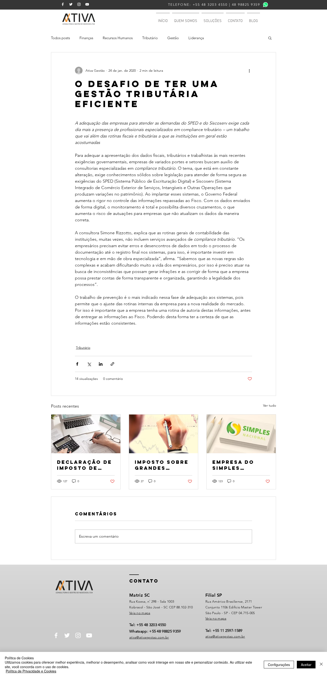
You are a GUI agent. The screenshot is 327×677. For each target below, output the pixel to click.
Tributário (150, 38)
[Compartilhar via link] (112, 364)
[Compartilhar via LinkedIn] (100, 364)
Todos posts (60, 38)
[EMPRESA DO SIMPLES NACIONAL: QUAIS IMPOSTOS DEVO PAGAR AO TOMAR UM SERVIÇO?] (241, 434)
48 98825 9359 (246, 4)
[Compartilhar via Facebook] (77, 364)
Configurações (279, 664)
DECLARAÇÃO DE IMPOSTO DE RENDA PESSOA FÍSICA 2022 (84, 465)
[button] (270, 38)
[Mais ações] (249, 70)
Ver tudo (269, 405)
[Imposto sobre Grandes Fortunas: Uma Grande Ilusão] (163, 434)
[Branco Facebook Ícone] (63, 4)
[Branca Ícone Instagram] (79, 4)
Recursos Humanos (118, 38)
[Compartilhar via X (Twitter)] (89, 364)
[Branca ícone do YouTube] (87, 4)
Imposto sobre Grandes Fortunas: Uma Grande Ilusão (162, 465)
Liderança (196, 38)
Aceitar (306, 664)
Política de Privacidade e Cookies (31, 671)
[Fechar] (321, 664)
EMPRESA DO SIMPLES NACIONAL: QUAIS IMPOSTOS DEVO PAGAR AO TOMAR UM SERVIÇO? (240, 465)
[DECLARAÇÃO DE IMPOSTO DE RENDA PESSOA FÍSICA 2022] (85, 434)
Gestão (173, 38)
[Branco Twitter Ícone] (71, 4)
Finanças (86, 38)
